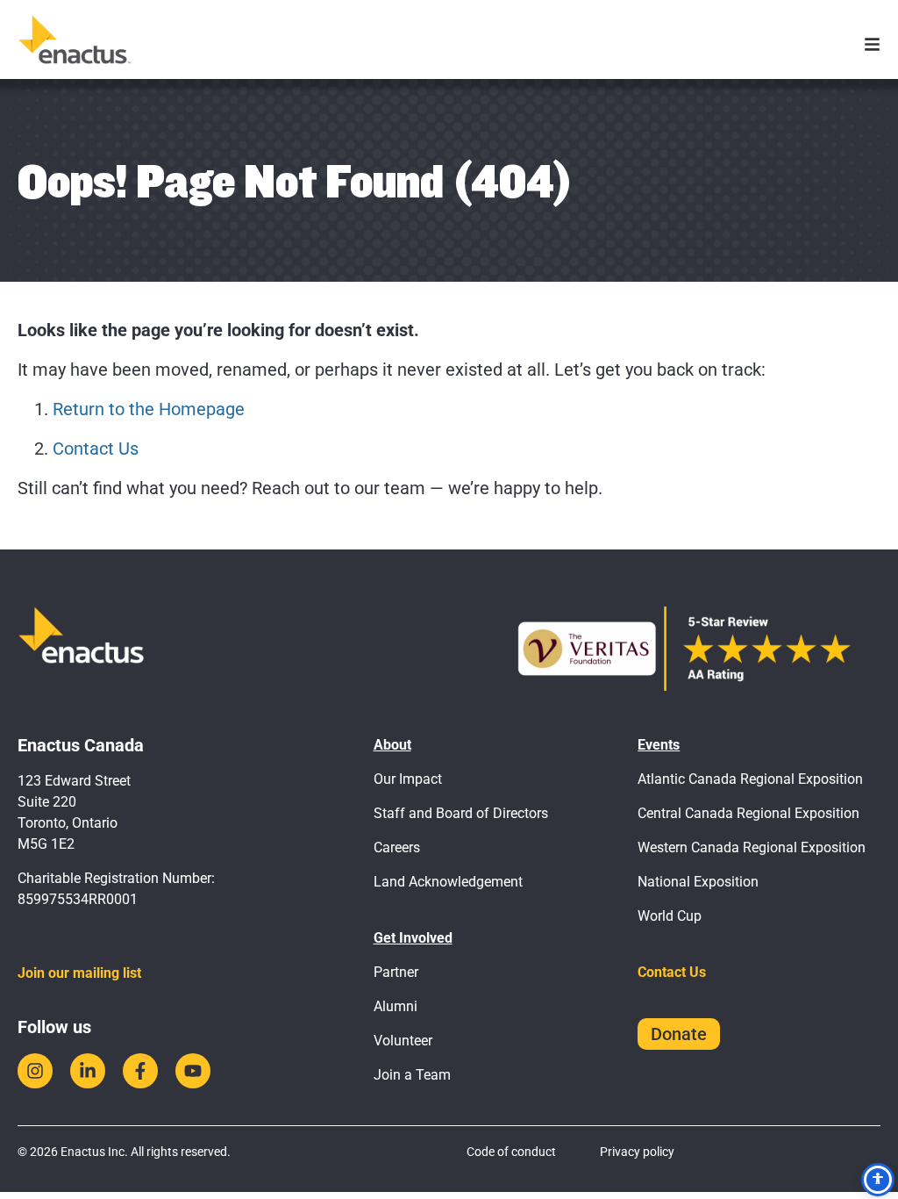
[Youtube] (192, 1070)
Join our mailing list (79, 973)
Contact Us (96, 448)
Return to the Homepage (149, 409)
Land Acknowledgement (448, 881)
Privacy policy (637, 1152)
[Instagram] (35, 1070)
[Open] (872, 44)
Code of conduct (511, 1152)
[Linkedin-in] (87, 1070)
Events (659, 744)
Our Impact (408, 779)
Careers (397, 847)
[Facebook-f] (140, 1070)
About (392, 744)
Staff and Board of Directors (461, 813)
